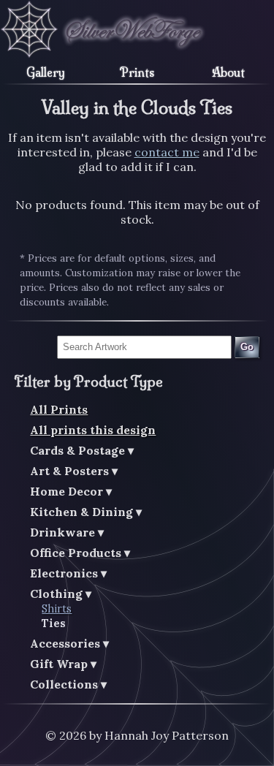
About (228, 72)
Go (247, 346)
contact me (166, 152)
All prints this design (93, 429)
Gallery (45, 72)
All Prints (59, 409)
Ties (54, 623)
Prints (137, 72)
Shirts (57, 608)
